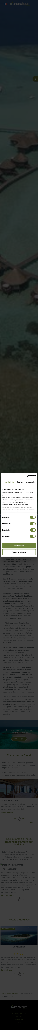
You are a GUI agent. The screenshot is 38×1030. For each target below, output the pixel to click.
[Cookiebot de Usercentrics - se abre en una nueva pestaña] (27, 476)
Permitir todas (19, 545)
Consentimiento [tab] (8, 482)
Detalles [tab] (19, 482)
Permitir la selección (19, 552)
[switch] (33, 523)
